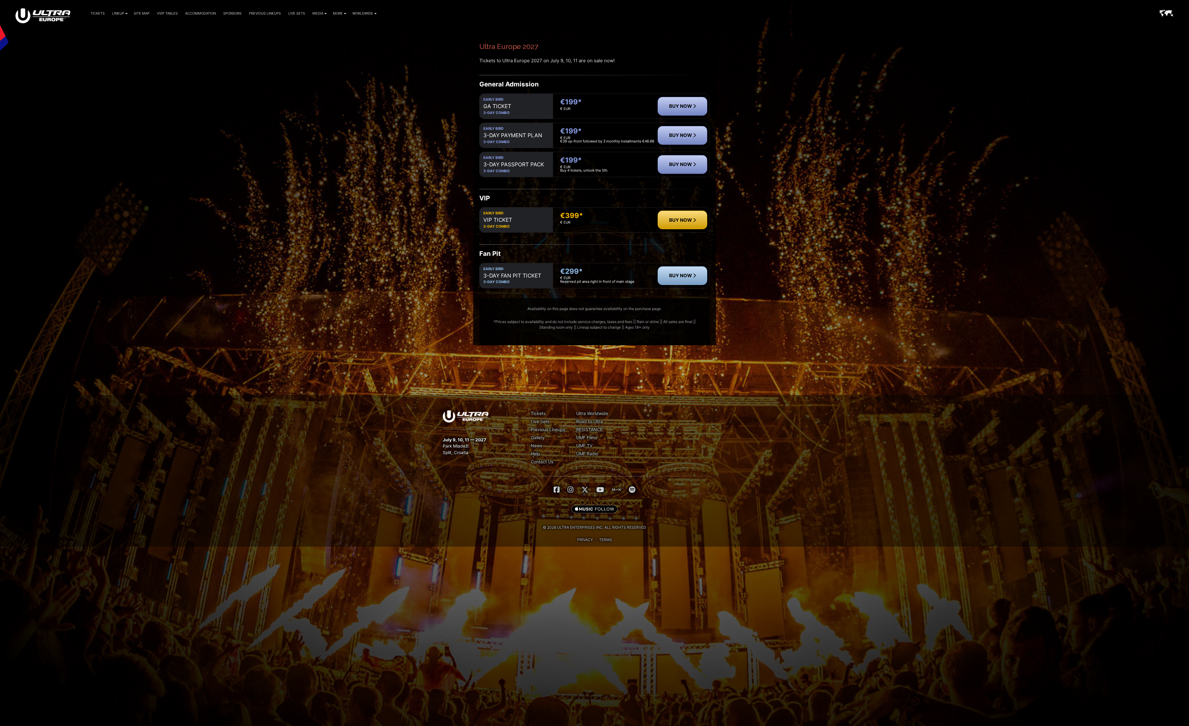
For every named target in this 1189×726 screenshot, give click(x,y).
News (536, 445)
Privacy (585, 539)
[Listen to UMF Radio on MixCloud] (616, 489)
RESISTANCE (589, 429)
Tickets (97, 13)
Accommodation (200, 13)
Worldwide (362, 13)
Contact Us (542, 461)
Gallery (538, 437)
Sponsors (232, 13)
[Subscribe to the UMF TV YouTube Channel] (600, 489)
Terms (605, 539)
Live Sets (296, 13)
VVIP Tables (167, 13)
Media (317, 13)
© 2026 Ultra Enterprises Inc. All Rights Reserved (594, 527)
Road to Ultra (589, 421)
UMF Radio (587, 453)
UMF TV (584, 445)
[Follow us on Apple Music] (594, 509)
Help (535, 453)
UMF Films (586, 437)
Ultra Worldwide (592, 413)
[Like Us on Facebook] (557, 489)
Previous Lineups (265, 13)
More (338, 13)
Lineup (118, 13)
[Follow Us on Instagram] (570, 489)
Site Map (142, 13)
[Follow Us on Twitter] (584, 489)
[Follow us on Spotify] (632, 489)
